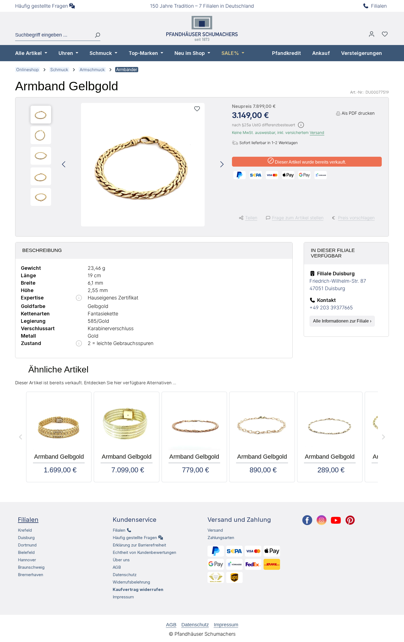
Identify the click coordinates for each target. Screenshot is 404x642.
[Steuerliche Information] (301, 125)
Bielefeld (26, 552)
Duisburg (26, 537)
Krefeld (25, 530)
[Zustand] (79, 344)
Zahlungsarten (220, 537)
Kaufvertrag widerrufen (138, 589)
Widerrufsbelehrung (131, 582)
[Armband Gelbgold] (143, 164)
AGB (117, 567)
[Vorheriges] (63, 164)
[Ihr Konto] (371, 35)
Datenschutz (125, 574)
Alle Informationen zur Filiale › (342, 321)
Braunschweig (31, 567)
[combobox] (52, 35)
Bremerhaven (30, 574)
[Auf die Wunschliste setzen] (197, 109)
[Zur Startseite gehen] (202, 28)
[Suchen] (95, 35)
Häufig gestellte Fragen (41, 6)
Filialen (379, 6)
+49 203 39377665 (331, 307)
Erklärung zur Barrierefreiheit (139, 545)
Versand (317, 132)
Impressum (123, 596)
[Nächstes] (222, 164)
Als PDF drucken (358, 113)
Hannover (27, 559)
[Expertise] (79, 298)
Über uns (121, 559)
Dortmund (27, 545)
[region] (127, 164)
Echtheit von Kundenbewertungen (144, 552)
